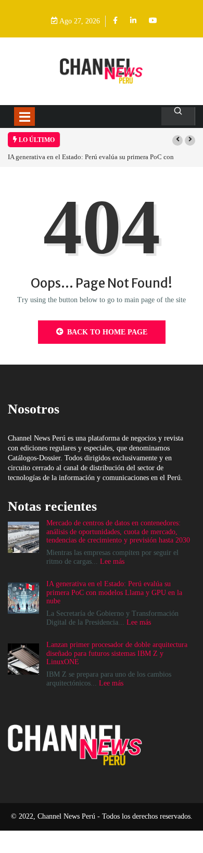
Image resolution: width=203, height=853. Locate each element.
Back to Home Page (107, 332)
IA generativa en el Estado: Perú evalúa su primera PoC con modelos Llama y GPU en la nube (114, 592)
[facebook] (115, 21)
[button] (177, 140)
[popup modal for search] (178, 116)
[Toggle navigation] (24, 116)
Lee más (112, 561)
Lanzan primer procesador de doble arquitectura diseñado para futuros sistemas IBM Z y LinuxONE (116, 653)
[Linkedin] (133, 21)
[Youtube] (153, 21)
